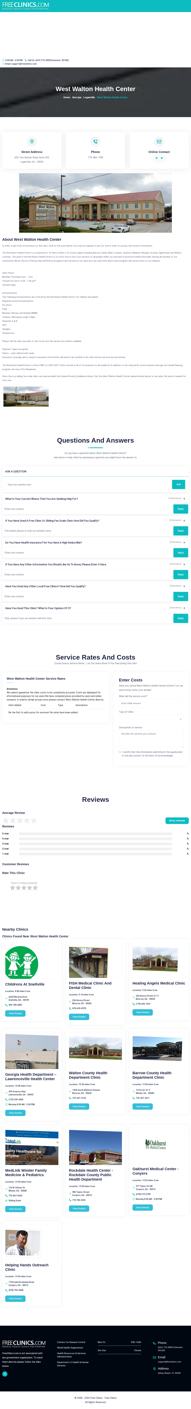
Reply (181, 509)
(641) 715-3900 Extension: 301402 (52, 60)
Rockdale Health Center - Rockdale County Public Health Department (91, 1174)
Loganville (89, 97)
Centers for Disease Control (71, 1342)
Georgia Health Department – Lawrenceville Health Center (30, 1076)
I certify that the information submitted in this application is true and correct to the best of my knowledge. (152, 754)
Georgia (76, 97)
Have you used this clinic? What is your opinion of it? (38, 608)
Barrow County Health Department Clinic (152, 1075)
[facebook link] (4, 1374)
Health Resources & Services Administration (71, 1355)
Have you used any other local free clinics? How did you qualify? (45, 586)
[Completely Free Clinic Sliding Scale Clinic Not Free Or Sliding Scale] (151, 718)
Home (66, 97)
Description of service (130, 727)
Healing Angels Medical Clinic (159, 983)
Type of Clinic (126, 711)
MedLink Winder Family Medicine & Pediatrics (26, 1172)
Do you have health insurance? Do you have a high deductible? (43, 542)
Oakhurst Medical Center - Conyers (156, 1171)
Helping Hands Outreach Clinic (26, 1267)
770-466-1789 (95, 157)
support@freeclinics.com (24, 64)
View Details (15, 1013)
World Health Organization (70, 1347)
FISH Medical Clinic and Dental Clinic (90, 985)
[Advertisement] (95, 34)
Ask (179, 484)
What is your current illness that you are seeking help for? (41, 498)
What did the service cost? (133, 696)
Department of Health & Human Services (73, 1364)
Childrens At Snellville (24, 984)
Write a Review (177, 820)
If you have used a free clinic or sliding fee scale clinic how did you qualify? (52, 520)
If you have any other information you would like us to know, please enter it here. (56, 564)
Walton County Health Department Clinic (88, 1075)
